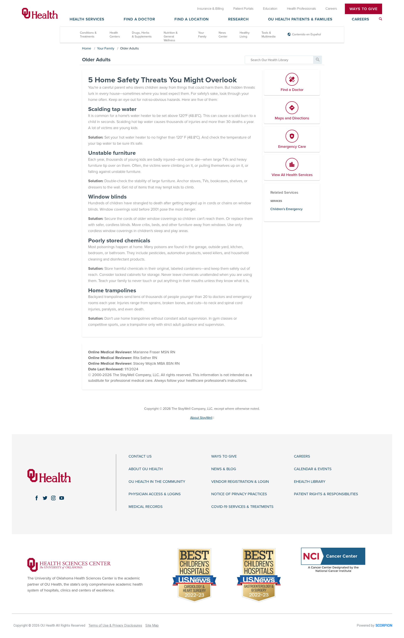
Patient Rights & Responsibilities (326, 494)
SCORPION (384, 625)
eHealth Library (309, 481)
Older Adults (129, 48)
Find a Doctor (139, 19)
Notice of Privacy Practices (239, 494)
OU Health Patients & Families (300, 19)
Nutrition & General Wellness (171, 36)
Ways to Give (224, 456)
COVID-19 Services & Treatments (242, 507)
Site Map (152, 625)
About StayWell (201, 418)
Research (238, 19)
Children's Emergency (286, 209)
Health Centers (115, 34)
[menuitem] (380, 18)
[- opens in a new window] (69, 564)
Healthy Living (245, 34)
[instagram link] (53, 498)
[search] (279, 60)
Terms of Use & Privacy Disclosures (115, 625)
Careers (360, 19)
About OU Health (146, 469)
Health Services (87, 19)
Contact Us (140, 456)
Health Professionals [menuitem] (301, 9)
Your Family (202, 34)
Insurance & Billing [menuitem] (210, 9)
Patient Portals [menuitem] (243, 9)
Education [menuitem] (270, 9)
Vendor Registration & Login (240, 481)
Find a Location (191, 19)
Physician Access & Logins (155, 494)
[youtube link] (61, 498)
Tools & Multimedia (268, 34)
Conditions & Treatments (88, 34)
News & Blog (223, 469)
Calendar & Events (313, 469)
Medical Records (146, 507)
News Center (223, 34)
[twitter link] (45, 498)
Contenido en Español (306, 34)
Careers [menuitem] (331, 9)
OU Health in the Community (157, 481)
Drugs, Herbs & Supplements (142, 34)
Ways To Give (363, 9)
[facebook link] (36, 498)
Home (86, 48)
